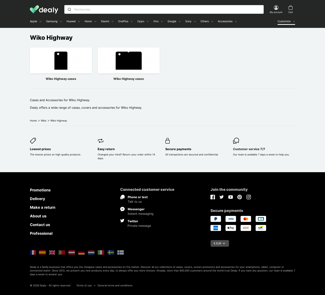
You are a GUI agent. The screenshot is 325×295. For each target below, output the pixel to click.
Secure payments (178, 149)
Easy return (106, 149)
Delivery (37, 198)
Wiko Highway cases (61, 79)
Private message (139, 226)
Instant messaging (140, 214)
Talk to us (135, 201)
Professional (41, 233)
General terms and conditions (115, 285)
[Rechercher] (69, 9)
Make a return (42, 207)
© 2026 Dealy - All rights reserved (50, 285)
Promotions (40, 190)
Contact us (40, 224)
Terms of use (84, 285)
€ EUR (217, 243)
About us (38, 216)
